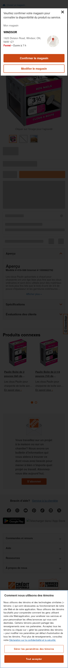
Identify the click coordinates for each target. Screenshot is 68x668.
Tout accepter (34, 659)
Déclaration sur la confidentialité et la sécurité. (32, 640)
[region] (34, 629)
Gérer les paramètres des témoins (34, 648)
